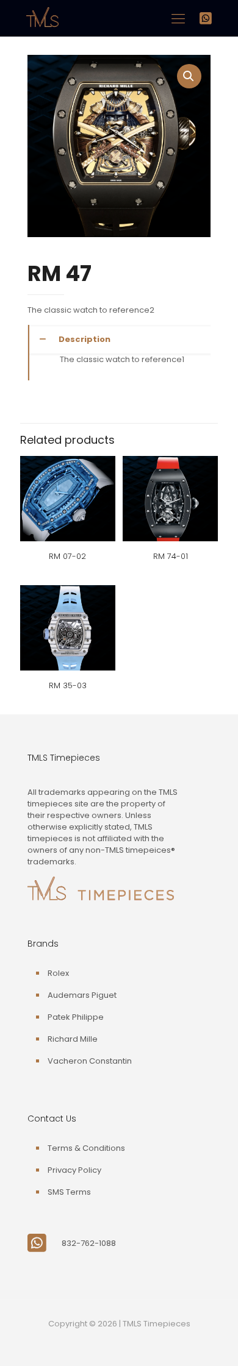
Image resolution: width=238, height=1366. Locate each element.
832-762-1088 (89, 1243)
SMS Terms (69, 1192)
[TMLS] (42, 26)
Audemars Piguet (82, 995)
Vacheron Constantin (90, 1061)
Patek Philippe (76, 1017)
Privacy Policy (74, 1170)
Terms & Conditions (86, 1148)
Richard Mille (73, 1039)
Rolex (58, 973)
